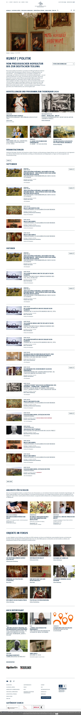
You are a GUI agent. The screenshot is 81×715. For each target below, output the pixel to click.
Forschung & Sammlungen (27, 10)
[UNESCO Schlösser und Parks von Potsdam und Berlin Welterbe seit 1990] (63, 688)
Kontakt (11, 2)
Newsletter (16, 2)
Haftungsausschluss (45, 689)
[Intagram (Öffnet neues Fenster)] (11, 681)
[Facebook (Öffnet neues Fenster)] (14, 681)
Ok (56, 713)
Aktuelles (8, 10)
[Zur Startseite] (40, 4)
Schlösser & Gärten (16, 10)
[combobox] (9, 160)
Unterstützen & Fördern (39, 10)
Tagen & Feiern (48, 10)
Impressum (43, 694)
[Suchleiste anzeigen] (57, 10)
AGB (42, 687)
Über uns (54, 10)
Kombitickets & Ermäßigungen (12, 689)
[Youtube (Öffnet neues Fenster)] (7, 681)
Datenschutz (43, 691)
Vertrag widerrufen (46, 697)
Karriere (23, 2)
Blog (19, 2)
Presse (26, 2)
